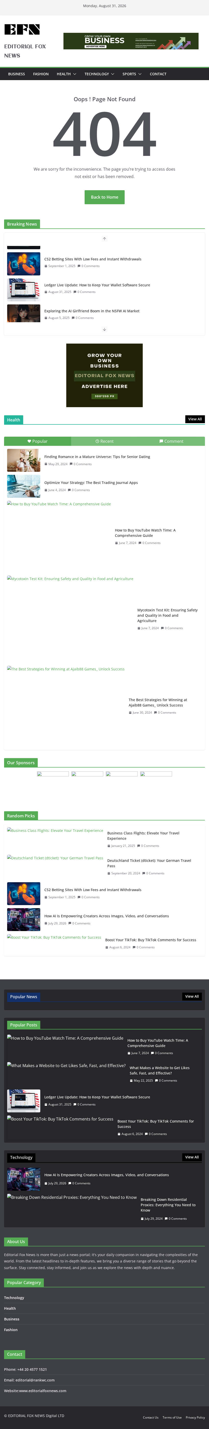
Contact (158, 73)
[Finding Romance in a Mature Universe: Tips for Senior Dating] (23, 460)
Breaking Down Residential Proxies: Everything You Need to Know (168, 1205)
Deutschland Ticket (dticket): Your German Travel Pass (149, 863)
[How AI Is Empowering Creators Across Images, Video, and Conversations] (23, 919)
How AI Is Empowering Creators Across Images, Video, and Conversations (106, 916)
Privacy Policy (195, 1417)
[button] (73, 74)
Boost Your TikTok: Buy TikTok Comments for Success (150, 939)
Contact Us (151, 1417)
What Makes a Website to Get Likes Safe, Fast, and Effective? (160, 1070)
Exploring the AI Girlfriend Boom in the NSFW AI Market (91, 304)
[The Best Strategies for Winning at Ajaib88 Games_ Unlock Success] (66, 706)
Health (64, 73)
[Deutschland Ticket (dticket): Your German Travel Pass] (55, 867)
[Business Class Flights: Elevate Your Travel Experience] (55, 839)
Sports (129, 73)
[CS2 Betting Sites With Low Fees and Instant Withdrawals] (23, 257)
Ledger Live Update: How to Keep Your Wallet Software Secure (97, 278)
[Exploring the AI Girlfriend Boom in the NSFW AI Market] (23, 309)
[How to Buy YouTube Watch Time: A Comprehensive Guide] (59, 536)
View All (195, 419)
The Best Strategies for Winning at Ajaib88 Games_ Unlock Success (158, 702)
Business (16, 73)
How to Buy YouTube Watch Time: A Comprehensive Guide (145, 533)
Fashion (41, 73)
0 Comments (91, 259)
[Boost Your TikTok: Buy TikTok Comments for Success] (54, 943)
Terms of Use (172, 1417)
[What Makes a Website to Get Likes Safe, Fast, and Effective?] (66, 1074)
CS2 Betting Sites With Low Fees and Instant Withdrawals (92, 252)
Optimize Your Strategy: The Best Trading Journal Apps (91, 482)
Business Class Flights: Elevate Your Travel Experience (143, 836)
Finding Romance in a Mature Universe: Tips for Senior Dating (97, 456)
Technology (97, 73)
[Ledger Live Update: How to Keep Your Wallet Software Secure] (23, 283)
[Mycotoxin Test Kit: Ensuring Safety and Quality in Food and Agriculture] (70, 619)
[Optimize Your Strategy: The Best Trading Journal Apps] (23, 486)
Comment (174, 441)
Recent (107, 441)
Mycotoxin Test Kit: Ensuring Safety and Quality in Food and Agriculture (167, 615)
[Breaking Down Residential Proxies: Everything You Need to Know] (72, 1209)
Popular (40, 441)
